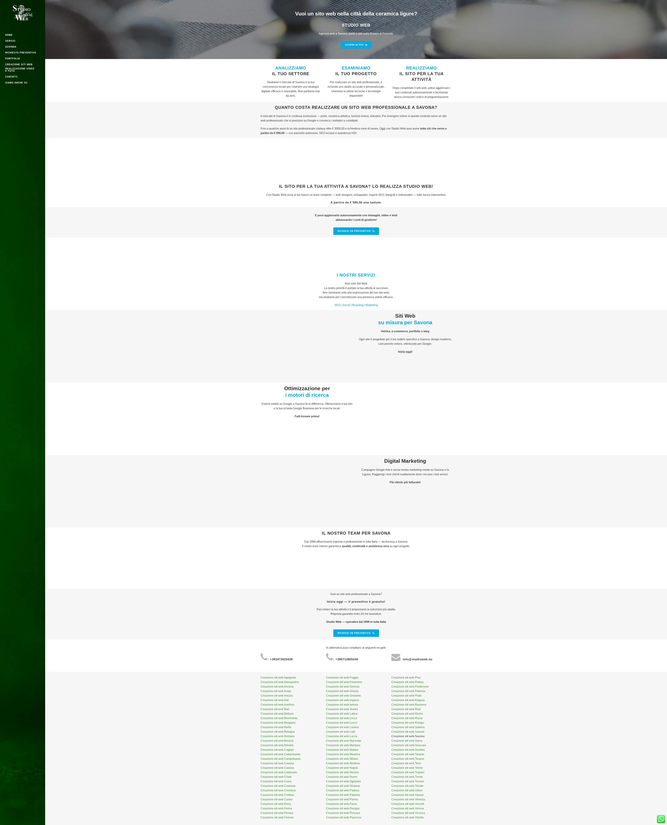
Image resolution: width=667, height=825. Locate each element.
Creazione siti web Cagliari (277, 749)
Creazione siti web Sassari (407, 731)
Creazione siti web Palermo (343, 794)
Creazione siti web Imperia (342, 700)
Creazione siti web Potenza (408, 691)
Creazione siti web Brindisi (277, 745)
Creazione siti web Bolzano (277, 736)
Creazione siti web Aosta (276, 691)
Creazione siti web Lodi (340, 731)
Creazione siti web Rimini (407, 713)
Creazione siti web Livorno (342, 727)
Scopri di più (354, 45)
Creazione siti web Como (276, 781)
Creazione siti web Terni (406, 763)
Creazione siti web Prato (406, 695)
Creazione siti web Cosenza (278, 785)
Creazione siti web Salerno (408, 727)
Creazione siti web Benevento (279, 718)
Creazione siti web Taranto (407, 754)
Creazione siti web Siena (406, 740)
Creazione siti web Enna (276, 803)
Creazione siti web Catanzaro (279, 772)
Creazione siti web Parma (342, 799)
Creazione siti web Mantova (343, 745)
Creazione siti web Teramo (407, 758)
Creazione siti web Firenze (277, 817)
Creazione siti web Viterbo (407, 817)
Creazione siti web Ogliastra (343, 781)
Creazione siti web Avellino (277, 704)
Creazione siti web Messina (343, 754)
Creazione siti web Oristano (343, 785)
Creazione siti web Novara (342, 772)
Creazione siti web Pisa (406, 677)
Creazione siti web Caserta (277, 763)
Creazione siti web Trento (407, 776)
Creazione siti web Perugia (342, 808)
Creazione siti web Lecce (341, 718)
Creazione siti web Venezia (408, 799)
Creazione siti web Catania (277, 767)
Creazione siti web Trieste (407, 785)
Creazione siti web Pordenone (410, 686)
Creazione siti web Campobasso (281, 758)
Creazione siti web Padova (342, 790)
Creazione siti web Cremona (278, 790)
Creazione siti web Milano (342, 758)
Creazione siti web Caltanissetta (280, 754)
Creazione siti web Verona (407, 808)
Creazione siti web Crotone (277, 794)
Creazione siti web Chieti (276, 776)
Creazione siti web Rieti (406, 709)
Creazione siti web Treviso (407, 781)
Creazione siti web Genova (342, 686)
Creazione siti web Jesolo (342, 709)
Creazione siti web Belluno (277, 713)
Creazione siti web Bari (275, 709)
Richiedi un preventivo (354, 231)
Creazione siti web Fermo (276, 808)
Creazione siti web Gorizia (342, 691)
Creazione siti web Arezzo (277, 695)
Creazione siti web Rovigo (407, 722)
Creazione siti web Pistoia (407, 682)
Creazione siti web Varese (407, 794)
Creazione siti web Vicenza (408, 812)
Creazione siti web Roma (406, 718)
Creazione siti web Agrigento (278, 677)
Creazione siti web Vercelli (407, 803)
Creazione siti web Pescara (343, 812)
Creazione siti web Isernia (342, 704)
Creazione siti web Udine (406, 790)
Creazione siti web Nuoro (341, 776)
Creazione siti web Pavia (341, 803)
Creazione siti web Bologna (278, 731)
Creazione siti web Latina (341, 713)
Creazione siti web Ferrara (277, 812)
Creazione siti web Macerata (343, 740)
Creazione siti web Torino (407, 767)
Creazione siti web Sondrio (408, 749)
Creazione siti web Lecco (341, 722)
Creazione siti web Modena (343, 763)
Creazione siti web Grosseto (343, 695)
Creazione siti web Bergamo (278, 722)
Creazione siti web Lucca (341, 736)
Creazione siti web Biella (276, 727)
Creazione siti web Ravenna (408, 704)
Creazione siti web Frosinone (344, 682)
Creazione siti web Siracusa (408, 745)
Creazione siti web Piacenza (343, 817)
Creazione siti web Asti (275, 700)
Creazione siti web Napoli (342, 767)
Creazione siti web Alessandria (280, 682)
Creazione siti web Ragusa (408, 700)
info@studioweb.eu (417, 659)
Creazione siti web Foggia (342, 677)
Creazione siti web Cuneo (277, 799)
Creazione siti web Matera (342, 749)
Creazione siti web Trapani (407, 772)
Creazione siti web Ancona (277, 686)
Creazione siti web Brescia (277, 740)
